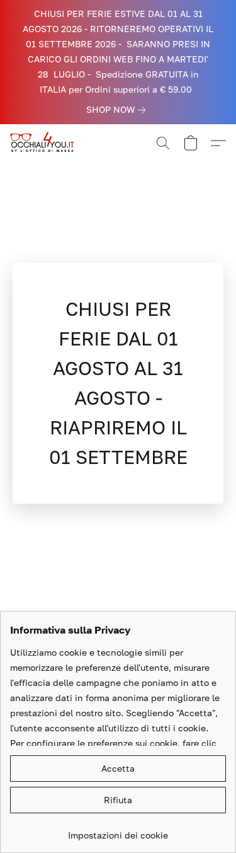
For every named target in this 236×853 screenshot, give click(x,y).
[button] (45, 143)
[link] (118, 109)
